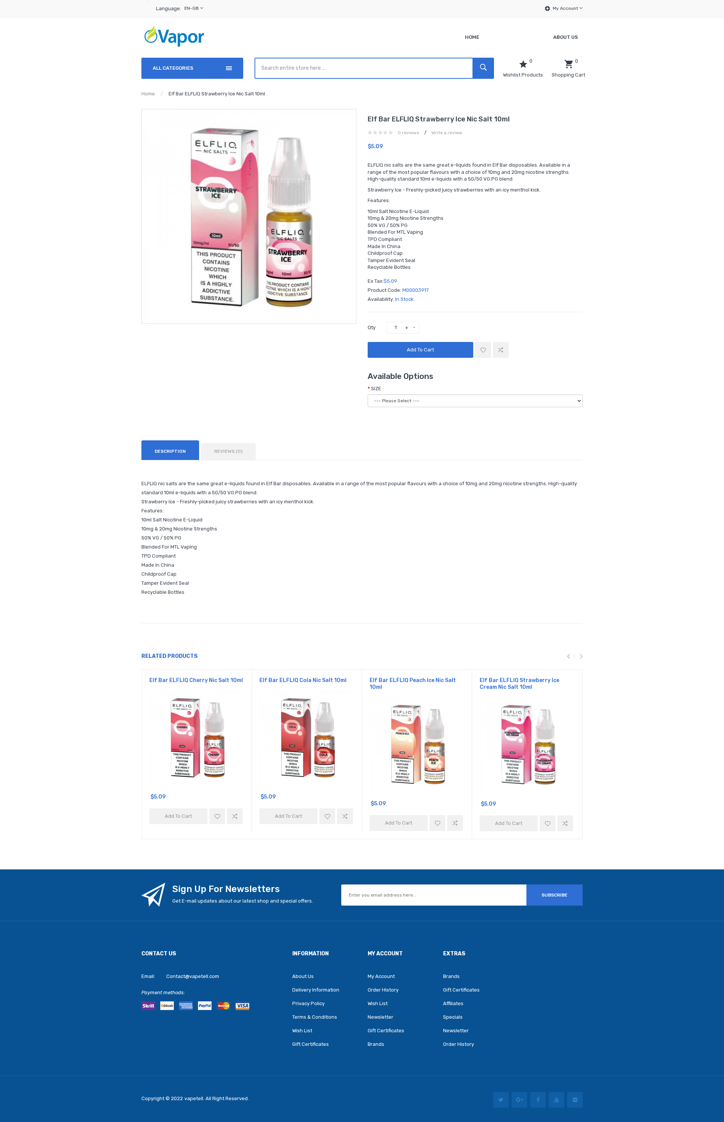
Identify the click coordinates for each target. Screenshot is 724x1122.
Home (148, 94)
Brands (376, 1044)
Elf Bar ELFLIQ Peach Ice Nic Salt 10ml (413, 683)
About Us (303, 976)
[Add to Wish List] (483, 350)
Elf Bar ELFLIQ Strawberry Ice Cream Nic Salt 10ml (519, 683)
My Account (566, 8)
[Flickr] (575, 1100)
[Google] (519, 1100)
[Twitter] (501, 1100)
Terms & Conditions (314, 1017)
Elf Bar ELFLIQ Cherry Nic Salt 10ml (196, 680)
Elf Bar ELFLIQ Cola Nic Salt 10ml (303, 680)
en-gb (192, 8)
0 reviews (408, 132)
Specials (453, 1017)
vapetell (193, 1098)
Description (170, 451)
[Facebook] (538, 1100)
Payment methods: (163, 992)
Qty (372, 327)
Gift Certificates (310, 1044)
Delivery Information (315, 990)
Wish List (302, 1030)
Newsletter (380, 1017)
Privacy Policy (308, 1003)
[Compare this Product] (501, 350)
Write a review (446, 132)
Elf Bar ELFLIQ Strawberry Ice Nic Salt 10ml (217, 94)
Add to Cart (420, 350)
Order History (383, 990)
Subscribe (554, 895)
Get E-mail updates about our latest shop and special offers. (242, 901)
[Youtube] (556, 1100)
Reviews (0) (228, 451)
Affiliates (453, 1003)
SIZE (376, 388)
